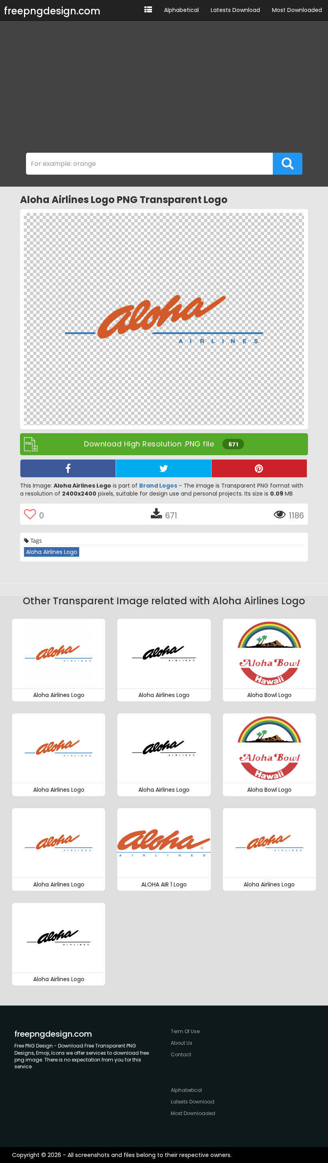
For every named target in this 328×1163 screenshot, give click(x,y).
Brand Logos (158, 486)
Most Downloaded (297, 10)
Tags (35, 540)
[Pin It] (259, 468)
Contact (181, 1054)
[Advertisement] (164, 89)
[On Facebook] (68, 468)
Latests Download (235, 10)
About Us (181, 1043)
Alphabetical (181, 10)
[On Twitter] (164, 468)
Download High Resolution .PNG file (161, 444)
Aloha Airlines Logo (51, 552)
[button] (148, 10)
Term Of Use (185, 1031)
